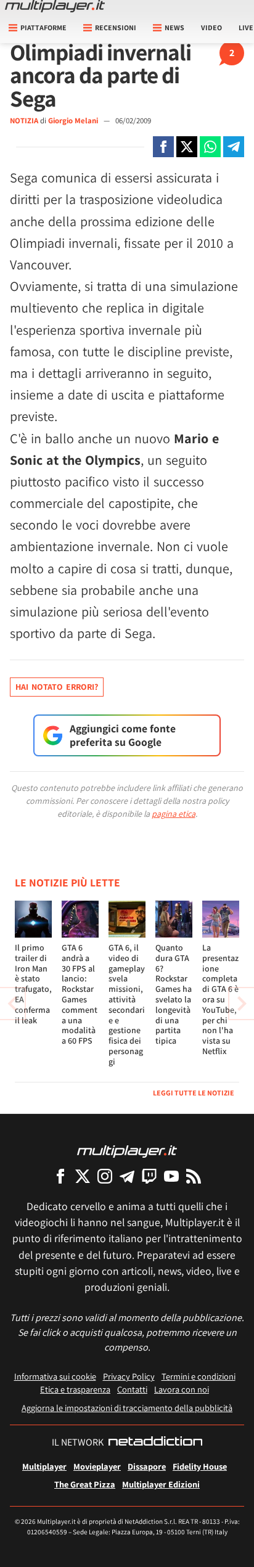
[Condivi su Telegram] (233, 146)
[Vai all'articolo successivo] (12, 1003)
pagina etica (173, 813)
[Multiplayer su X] (82, 1176)
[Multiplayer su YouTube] (171, 1176)
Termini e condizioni (199, 1376)
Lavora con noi (181, 1389)
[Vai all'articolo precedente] (241, 1003)
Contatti (132, 1389)
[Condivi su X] (186, 146)
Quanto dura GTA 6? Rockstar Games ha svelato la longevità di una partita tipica (173, 994)
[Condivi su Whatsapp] (210, 146)
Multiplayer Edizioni (161, 1484)
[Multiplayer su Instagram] (104, 1176)
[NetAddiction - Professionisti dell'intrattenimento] (155, 1442)
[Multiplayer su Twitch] (149, 1176)
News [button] (174, 27)
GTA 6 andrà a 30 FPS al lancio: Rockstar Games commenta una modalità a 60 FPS (79, 994)
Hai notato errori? (56, 686)
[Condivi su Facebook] (163, 146)
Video (211, 27)
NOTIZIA (24, 120)
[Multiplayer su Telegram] (127, 1176)
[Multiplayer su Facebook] (60, 1176)
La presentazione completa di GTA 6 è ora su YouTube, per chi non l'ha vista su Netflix (220, 999)
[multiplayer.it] (127, 1150)
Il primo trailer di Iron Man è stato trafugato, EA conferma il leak (33, 984)
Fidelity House (200, 1466)
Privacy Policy (129, 1376)
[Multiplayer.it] (55, 6)
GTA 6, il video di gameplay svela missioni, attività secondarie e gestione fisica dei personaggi (127, 1004)
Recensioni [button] (115, 27)
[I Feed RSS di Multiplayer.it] (193, 1176)
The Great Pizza (84, 1484)
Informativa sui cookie (55, 1376)
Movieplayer (97, 1466)
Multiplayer (44, 1466)
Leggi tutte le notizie (193, 1092)
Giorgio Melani (74, 120)
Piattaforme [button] (43, 27)
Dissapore (147, 1466)
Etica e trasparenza (75, 1389)
